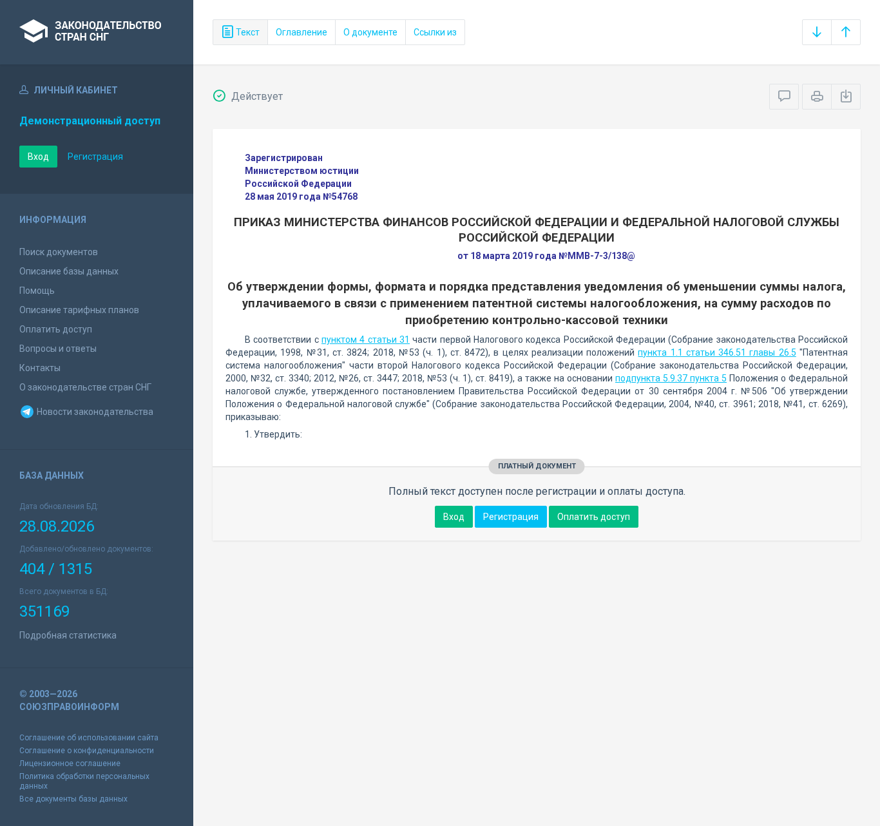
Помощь (37, 290)
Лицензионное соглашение (69, 763)
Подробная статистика (68, 635)
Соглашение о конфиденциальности (86, 750)
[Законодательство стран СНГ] (96, 32)
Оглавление (301, 32)
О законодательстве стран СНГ (85, 387)
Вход (38, 156)
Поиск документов (58, 252)
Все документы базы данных (73, 798)
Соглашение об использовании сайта (88, 737)
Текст (247, 32)
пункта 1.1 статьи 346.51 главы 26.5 (717, 352)
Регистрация (95, 156)
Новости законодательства (94, 412)
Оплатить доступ (55, 329)
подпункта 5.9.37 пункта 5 (671, 378)
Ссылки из (435, 32)
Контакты (40, 368)
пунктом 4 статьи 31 (365, 339)
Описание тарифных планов (79, 310)
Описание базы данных (69, 271)
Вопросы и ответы (58, 348)
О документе (370, 32)
